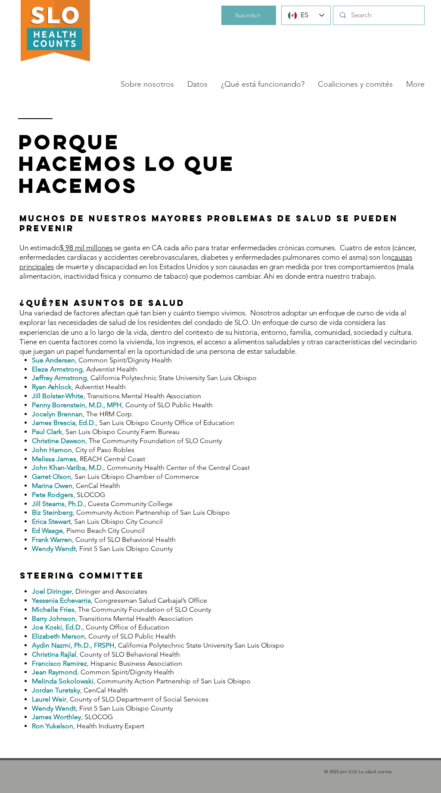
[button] (147, 84)
